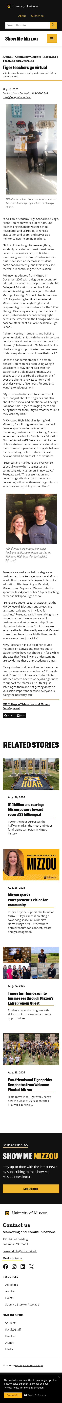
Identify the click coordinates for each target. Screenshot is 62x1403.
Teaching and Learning (18, 61)
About (22, 16)
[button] (35, 1395)
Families (10, 1336)
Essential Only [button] (13, 1395)
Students (11, 1323)
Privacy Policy (11, 1387)
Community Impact (28, 57)
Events (9, 1298)
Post (22, 715)
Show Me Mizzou (21, 38)
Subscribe (37, 16)
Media (9, 1349)
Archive (10, 1291)
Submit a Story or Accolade (22, 1304)
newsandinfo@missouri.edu (20, 1251)
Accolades (11, 1285)
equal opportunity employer (29, 1365)
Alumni (8, 57)
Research (49, 57)
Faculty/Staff (13, 1329)
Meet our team (12, 1258)
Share (10, 715)
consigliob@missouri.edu (17, 97)
